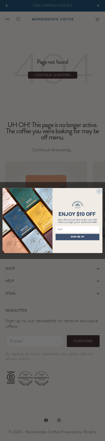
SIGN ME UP (77, 237)
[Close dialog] (99, 191)
